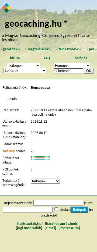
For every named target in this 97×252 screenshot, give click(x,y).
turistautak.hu (29, 224)
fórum (15, 58)
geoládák (10, 49)
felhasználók (69, 49)
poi (91, 49)
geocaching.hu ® (37, 24)
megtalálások (38, 49)
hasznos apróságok (61, 224)
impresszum (69, 228)
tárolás (65, 210)
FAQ (47, 58)
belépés (81, 58)
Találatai (8, 151)
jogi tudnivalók (29, 228)
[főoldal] (6, 8)
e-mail (50, 228)
